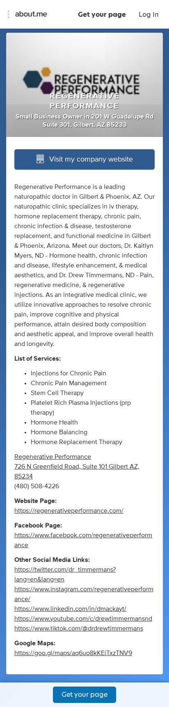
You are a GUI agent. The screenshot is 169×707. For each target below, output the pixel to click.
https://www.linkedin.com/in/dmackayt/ (70, 609)
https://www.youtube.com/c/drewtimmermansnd (83, 618)
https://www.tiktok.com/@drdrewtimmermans (78, 628)
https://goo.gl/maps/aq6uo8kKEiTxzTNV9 (73, 653)
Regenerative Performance (52, 456)
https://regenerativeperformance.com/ (68, 510)
